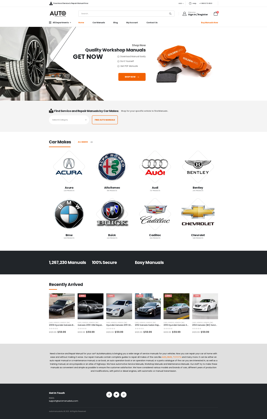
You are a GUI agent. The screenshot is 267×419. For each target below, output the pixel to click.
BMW (169, 357)
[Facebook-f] (109, 395)
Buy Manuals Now (209, 22)
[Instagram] (124, 395)
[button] (44, 305)
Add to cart (70, 297)
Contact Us (152, 22)
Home (81, 22)
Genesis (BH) (65, 323)
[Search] (170, 13)
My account (132, 22)
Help (194, 3)
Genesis (57, 323)
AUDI (164, 357)
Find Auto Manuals (105, 119)
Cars (51, 323)
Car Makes (60, 142)
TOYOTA (177, 357)
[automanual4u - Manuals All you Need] (58, 13)
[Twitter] (116, 395)
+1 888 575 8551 (205, 3)
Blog (115, 22)
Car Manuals (98, 22)
